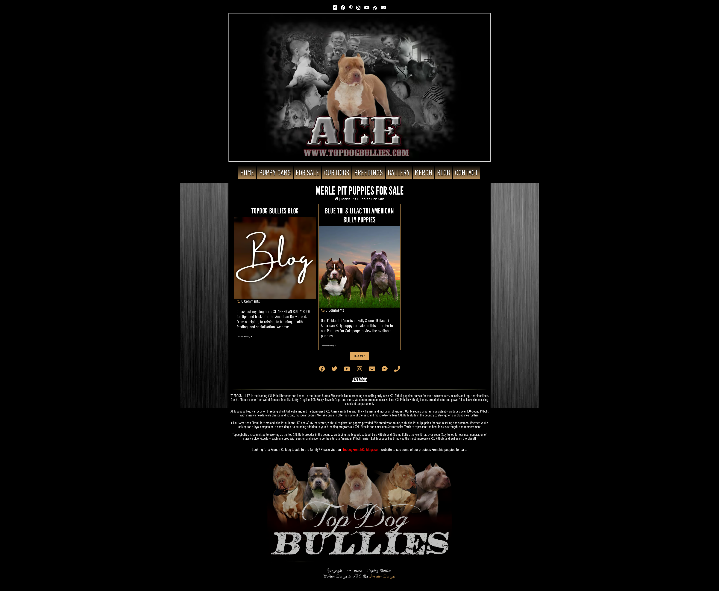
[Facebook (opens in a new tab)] (343, 7)
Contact (466, 172)
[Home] (336, 199)
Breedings (368, 172)
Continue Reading (244, 336)
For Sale (307, 172)
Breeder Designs (383, 576)
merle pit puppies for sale (363, 199)
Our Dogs (336, 172)
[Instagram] (359, 369)
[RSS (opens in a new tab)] (375, 7)
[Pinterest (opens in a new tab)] (350, 7)
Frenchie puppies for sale (449, 449)
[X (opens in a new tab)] (335, 7)
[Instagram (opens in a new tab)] (358, 7)
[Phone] (397, 369)
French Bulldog (281, 449)
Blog (443, 172)
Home (247, 172)
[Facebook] (322, 369)
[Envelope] (372, 369)
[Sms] (385, 369)
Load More (359, 356)
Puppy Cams (275, 172)
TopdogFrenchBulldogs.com (361, 449)
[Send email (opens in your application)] (383, 7)
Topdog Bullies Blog (275, 210)
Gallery (399, 172)
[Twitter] (334, 369)
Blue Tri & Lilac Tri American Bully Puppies (359, 215)
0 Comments (250, 301)
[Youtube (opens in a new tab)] (366, 7)
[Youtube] (347, 369)
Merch (423, 172)
